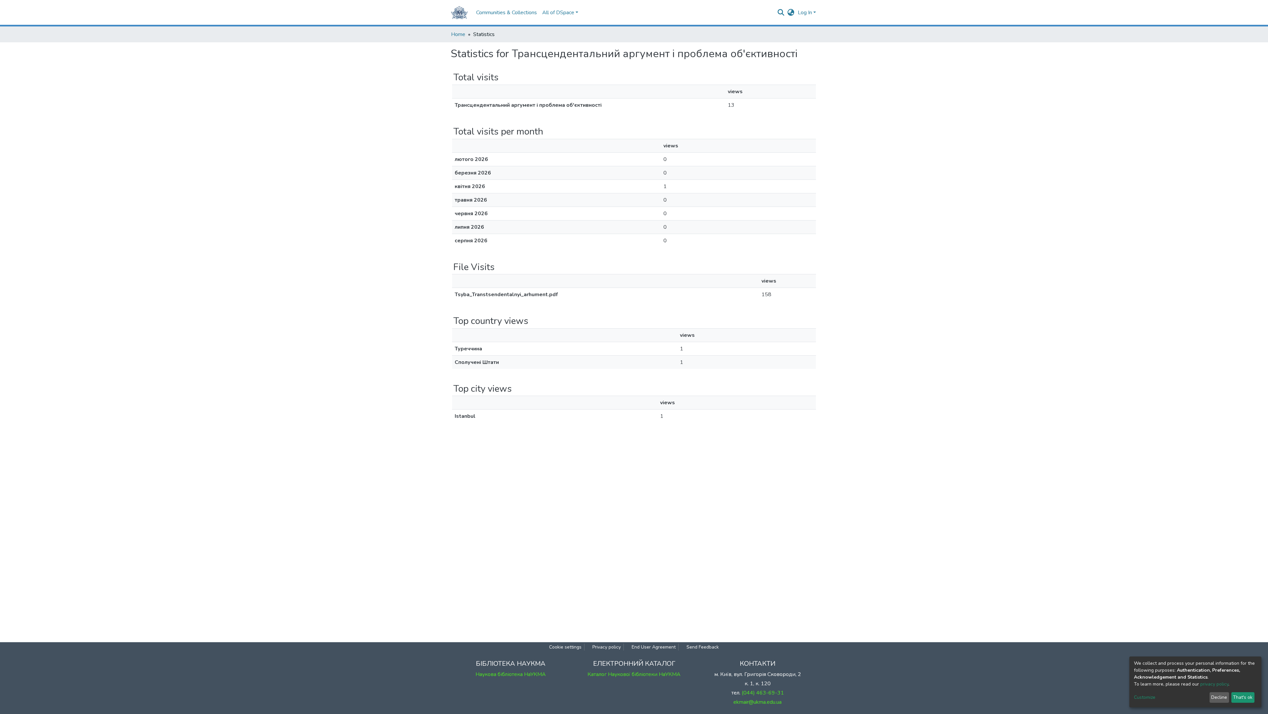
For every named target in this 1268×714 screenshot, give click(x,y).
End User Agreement (654, 647)
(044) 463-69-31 (763, 692)
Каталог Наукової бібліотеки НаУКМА (634, 674)
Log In (805, 12)
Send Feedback (703, 647)
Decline (1219, 697)
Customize (1144, 697)
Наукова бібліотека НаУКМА (511, 674)
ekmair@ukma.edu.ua (757, 702)
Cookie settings (565, 647)
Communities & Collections (506, 12)
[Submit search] (781, 12)
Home (458, 34)
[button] (791, 13)
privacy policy (1214, 684)
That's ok (1242, 697)
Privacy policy (606, 647)
